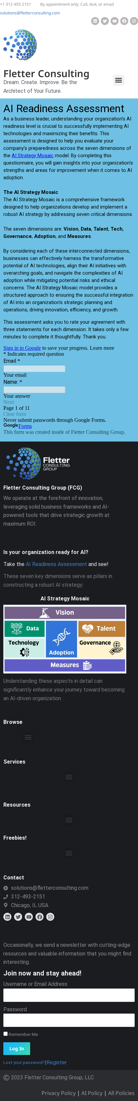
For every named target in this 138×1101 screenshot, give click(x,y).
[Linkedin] (95, 21)
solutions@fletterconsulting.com (30, 13)
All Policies (121, 1093)
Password (15, 1009)
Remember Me (23, 1034)
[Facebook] (124, 21)
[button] (118, 80)
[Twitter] (105, 21)
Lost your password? (24, 1062)
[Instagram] (134, 21)
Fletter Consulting (46, 73)
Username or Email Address (35, 984)
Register (57, 1062)
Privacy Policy (59, 1093)
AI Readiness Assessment (56, 564)
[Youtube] (115, 21)
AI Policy (91, 1093)
